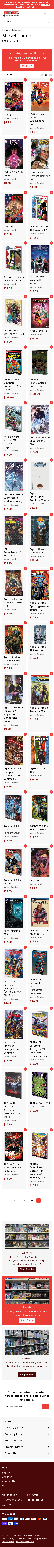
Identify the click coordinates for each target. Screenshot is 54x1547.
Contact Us (8, 1481)
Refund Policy (8, 1541)
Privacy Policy (8, 1538)
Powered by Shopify (25, 1541)
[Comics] (27, 1236)
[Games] (27, 1342)
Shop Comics (27, 1269)
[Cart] (45, 14)
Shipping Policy (40, 1538)
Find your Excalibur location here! (33, 5)
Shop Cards (27, 1320)
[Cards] (27, 1291)
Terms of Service (23, 1538)
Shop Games (27, 1374)
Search (6, 1472)
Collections (16, 30)
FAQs (5, 1485)
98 (32, 1200)
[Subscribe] (45, 1406)
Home (5, 30)
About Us (7, 1477)
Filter (9, 74)
